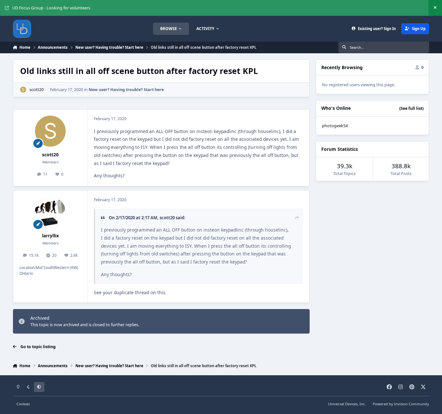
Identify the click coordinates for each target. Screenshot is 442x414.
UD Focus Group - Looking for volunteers (51, 8)
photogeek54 (335, 126)
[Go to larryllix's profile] (50, 212)
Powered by (401, 403)
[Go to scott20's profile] (23, 90)
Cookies (23, 403)
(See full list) (411, 108)
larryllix (50, 236)
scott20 (36, 89)
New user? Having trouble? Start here (126, 89)
